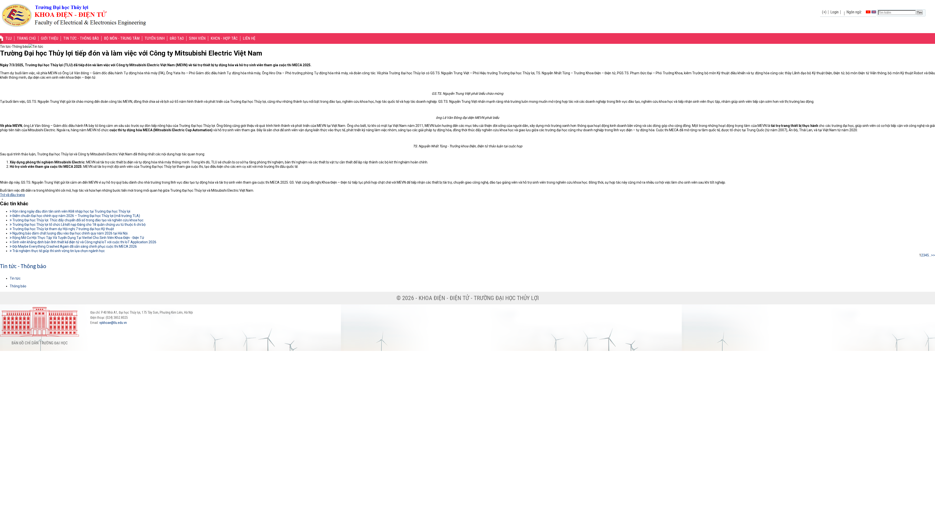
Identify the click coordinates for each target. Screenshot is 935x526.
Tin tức (15, 278)
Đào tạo (177, 38)
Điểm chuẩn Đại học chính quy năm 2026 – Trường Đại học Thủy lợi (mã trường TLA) (76, 216)
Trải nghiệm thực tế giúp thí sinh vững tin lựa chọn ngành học (58, 251)
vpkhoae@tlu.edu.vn (113, 323)
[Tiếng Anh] (873, 12)
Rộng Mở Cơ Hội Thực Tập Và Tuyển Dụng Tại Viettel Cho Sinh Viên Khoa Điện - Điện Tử (78, 238)
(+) (824, 12)
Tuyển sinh (155, 38)
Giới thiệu (49, 38)
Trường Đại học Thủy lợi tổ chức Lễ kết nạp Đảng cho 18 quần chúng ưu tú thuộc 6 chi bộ (79, 224)
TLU (8, 38)
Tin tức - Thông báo (81, 38)
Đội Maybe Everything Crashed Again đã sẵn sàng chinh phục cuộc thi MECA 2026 (74, 246)
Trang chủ (26, 38)
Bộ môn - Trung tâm (122, 38)
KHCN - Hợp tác (224, 38)
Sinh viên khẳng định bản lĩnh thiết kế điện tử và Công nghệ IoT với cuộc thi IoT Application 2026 (84, 242)
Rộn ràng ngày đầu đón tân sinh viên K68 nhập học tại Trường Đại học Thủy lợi (71, 211)
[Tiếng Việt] (868, 12)
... (930, 255)
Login (834, 12)
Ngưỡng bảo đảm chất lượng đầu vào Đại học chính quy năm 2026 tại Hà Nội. (70, 233)
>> (933, 255)
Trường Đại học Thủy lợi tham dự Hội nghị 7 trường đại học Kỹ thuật (63, 229)
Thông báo (18, 286)
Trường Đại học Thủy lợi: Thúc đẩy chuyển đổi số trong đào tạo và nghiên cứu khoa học (77, 220)
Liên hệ (249, 38)
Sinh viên (197, 38)
